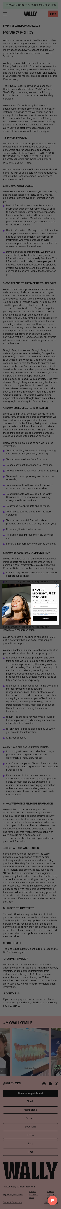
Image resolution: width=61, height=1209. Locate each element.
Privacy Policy (42, 614)
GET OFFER (45, 618)
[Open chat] (52, 1200)
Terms (47, 614)
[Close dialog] (57, 586)
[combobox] (36, 606)
